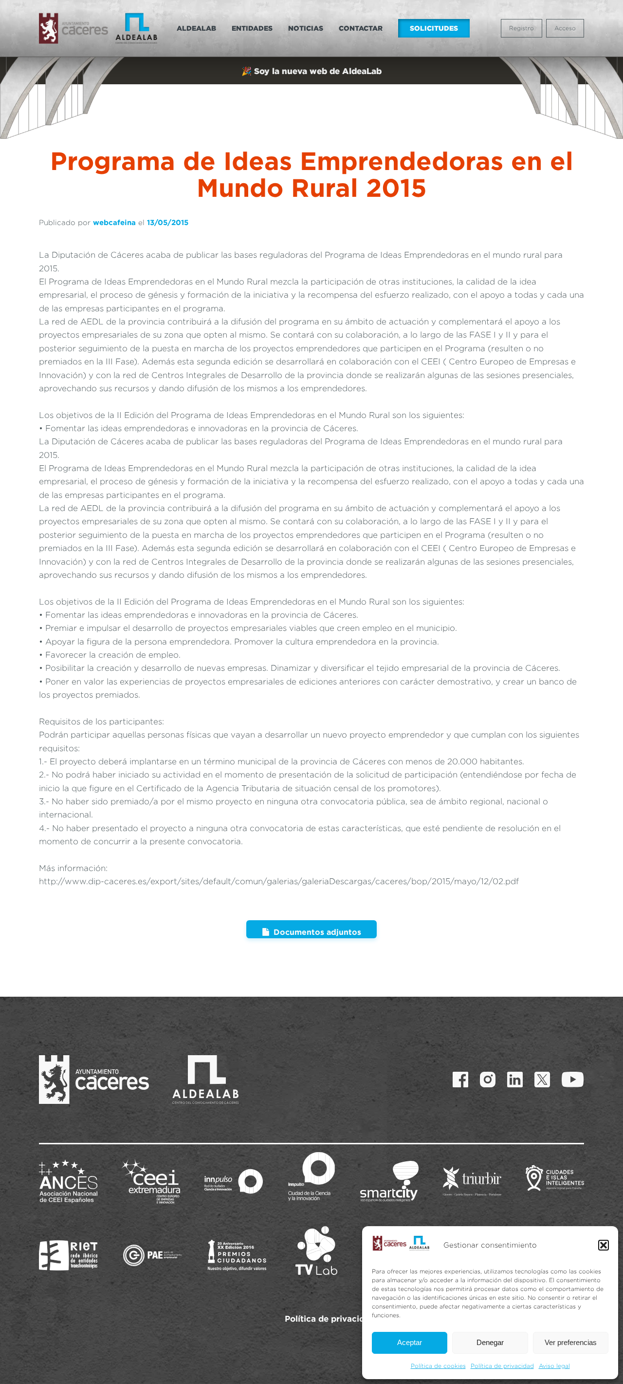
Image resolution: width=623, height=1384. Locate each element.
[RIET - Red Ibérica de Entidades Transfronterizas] (68, 1255)
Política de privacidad (502, 1366)
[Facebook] (460, 1079)
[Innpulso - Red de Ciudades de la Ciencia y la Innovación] (233, 1181)
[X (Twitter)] (542, 1079)
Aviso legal (554, 1366)
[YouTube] (573, 1079)
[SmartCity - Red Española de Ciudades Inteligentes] (389, 1181)
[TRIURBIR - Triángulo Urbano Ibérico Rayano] (472, 1181)
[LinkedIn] (515, 1079)
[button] (603, 1245)
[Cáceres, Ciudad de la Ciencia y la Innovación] (311, 1176)
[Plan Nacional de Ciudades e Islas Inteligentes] (555, 1181)
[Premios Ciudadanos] (237, 1255)
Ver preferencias (571, 1342)
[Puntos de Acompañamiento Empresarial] (152, 1255)
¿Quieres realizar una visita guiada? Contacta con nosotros (312, 71)
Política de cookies (438, 1366)
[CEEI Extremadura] (151, 1181)
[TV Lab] (316, 1250)
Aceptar (409, 1342)
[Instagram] (487, 1079)
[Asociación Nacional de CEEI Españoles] (68, 1181)
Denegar (490, 1342)
